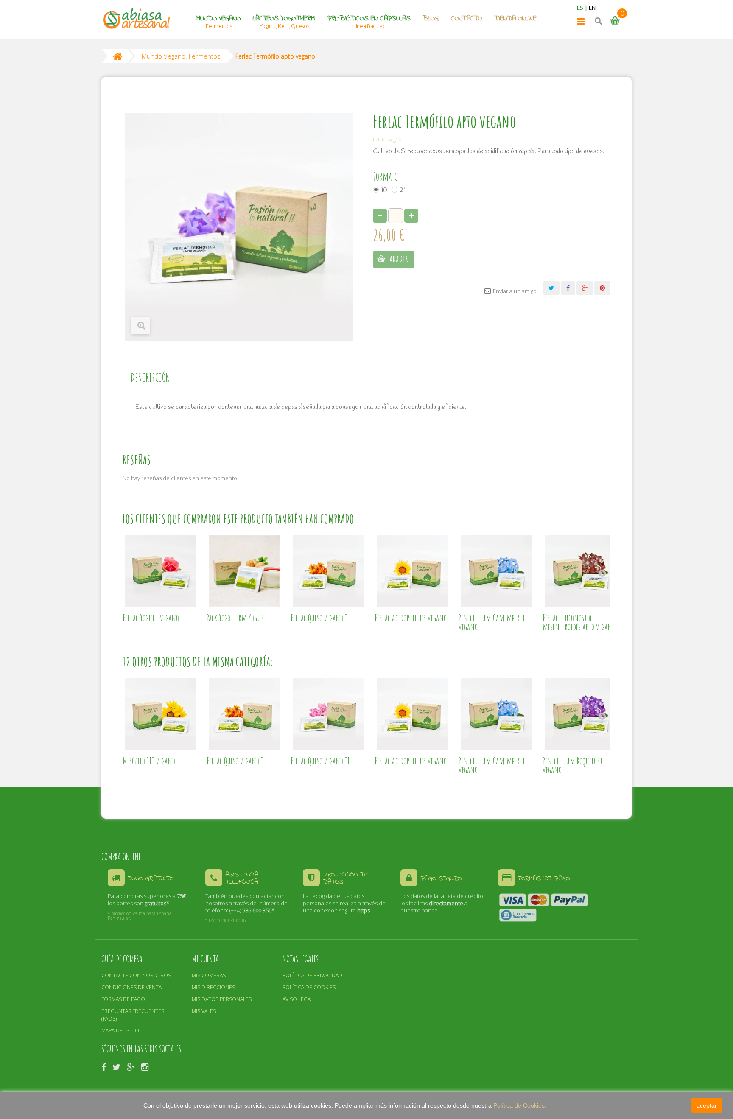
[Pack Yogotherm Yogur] (244, 571)
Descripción (150, 377)
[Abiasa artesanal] (136, 18)
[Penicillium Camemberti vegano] (496, 571)
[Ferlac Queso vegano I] (328, 571)
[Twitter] (116, 1066)
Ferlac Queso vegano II (320, 761)
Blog (430, 18)
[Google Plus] (131, 1066)
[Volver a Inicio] (117, 56)
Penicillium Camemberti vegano (492, 622)
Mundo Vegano (218, 18)
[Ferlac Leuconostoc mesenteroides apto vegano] (580, 571)
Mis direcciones (213, 987)
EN (592, 7)
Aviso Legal (298, 999)
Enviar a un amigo (515, 291)
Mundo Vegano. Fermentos (181, 56)
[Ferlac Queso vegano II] (328, 714)
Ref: (376, 139)
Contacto (466, 18)
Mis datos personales (222, 999)
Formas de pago (123, 999)
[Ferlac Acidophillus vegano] (412, 571)
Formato (386, 176)
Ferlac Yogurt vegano (151, 618)
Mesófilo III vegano (149, 761)
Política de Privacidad (312, 975)
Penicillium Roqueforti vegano (574, 765)
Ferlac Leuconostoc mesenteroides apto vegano (579, 622)
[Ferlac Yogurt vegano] (160, 571)
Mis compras (209, 975)
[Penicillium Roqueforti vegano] (580, 714)
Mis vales (204, 1011)
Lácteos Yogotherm (284, 18)
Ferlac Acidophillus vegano (411, 618)
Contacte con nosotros (136, 975)
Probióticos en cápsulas (368, 18)
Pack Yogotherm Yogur (235, 618)
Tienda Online (515, 18)
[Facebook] (103, 1066)
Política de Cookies (309, 987)
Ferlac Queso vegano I (319, 618)
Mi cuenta (205, 959)
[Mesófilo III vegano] (160, 714)
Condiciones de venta (131, 987)
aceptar (707, 1105)
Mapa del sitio (120, 1030)
